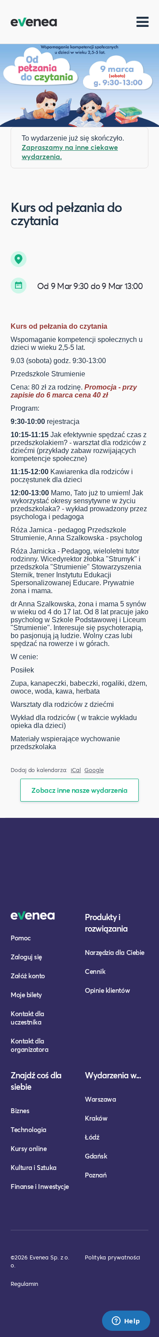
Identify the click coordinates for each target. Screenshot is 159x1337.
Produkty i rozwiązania (106, 922)
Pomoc (21, 937)
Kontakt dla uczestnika (27, 1017)
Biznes (20, 1110)
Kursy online (28, 1148)
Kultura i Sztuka (34, 1167)
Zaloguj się (26, 956)
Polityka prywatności (112, 1257)
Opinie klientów (107, 990)
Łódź (92, 1137)
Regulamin (24, 1284)
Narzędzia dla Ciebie (114, 952)
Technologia (28, 1129)
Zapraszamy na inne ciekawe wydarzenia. (70, 151)
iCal (76, 770)
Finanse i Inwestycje (40, 1186)
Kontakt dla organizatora (29, 1045)
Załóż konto (28, 975)
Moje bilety (26, 994)
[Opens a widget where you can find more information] (126, 1322)
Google (94, 770)
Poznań (95, 1174)
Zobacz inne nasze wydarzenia (79, 790)
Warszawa (100, 1099)
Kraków (96, 1118)
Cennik (95, 971)
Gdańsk (96, 1155)
